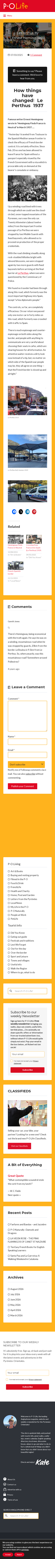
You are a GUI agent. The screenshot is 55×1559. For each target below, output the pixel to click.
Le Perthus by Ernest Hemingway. (27, 35)
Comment (13, 698)
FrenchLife (16, 887)
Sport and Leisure (19, 956)
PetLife (14, 918)
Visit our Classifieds (19, 1146)
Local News (16, 903)
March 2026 (16, 1315)
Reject (19, 1555)
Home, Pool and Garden (23, 895)
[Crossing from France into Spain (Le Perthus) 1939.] (34, 539)
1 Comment (36, 55)
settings (25, 1549)
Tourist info (15, 925)
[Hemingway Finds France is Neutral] (15, 539)
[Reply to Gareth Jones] (9, 627)
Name (11, 736)
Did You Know (18, 932)
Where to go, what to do (23, 972)
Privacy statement (35, 1379)
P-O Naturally (18, 911)
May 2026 (15, 1304)
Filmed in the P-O (19, 879)
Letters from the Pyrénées (24, 899)
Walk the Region (19, 968)
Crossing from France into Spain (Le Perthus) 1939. (34, 547)
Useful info (16, 964)
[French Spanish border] (15, 565)
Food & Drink (17, 883)
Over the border (19, 952)
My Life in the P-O (19, 907)
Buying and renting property (25, 875)
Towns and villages (20, 960)
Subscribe (27, 1070)
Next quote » (14, 1195)
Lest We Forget (18, 944)
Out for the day (18, 948)
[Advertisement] (27, 825)
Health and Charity (20, 891)
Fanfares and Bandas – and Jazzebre (28, 1224)
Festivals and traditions (22, 940)
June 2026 (15, 1299)
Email (11, 750)
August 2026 (16, 1289)
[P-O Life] (15, 6)
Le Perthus (23, 273)
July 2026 (15, 1294)
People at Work (18, 915)
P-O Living (14, 864)
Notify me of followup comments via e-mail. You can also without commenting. (27, 773)
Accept (8, 1555)
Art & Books (17, 871)
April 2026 (15, 1310)
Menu (9, 15)
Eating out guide (19, 936)
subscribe (30, 773)
